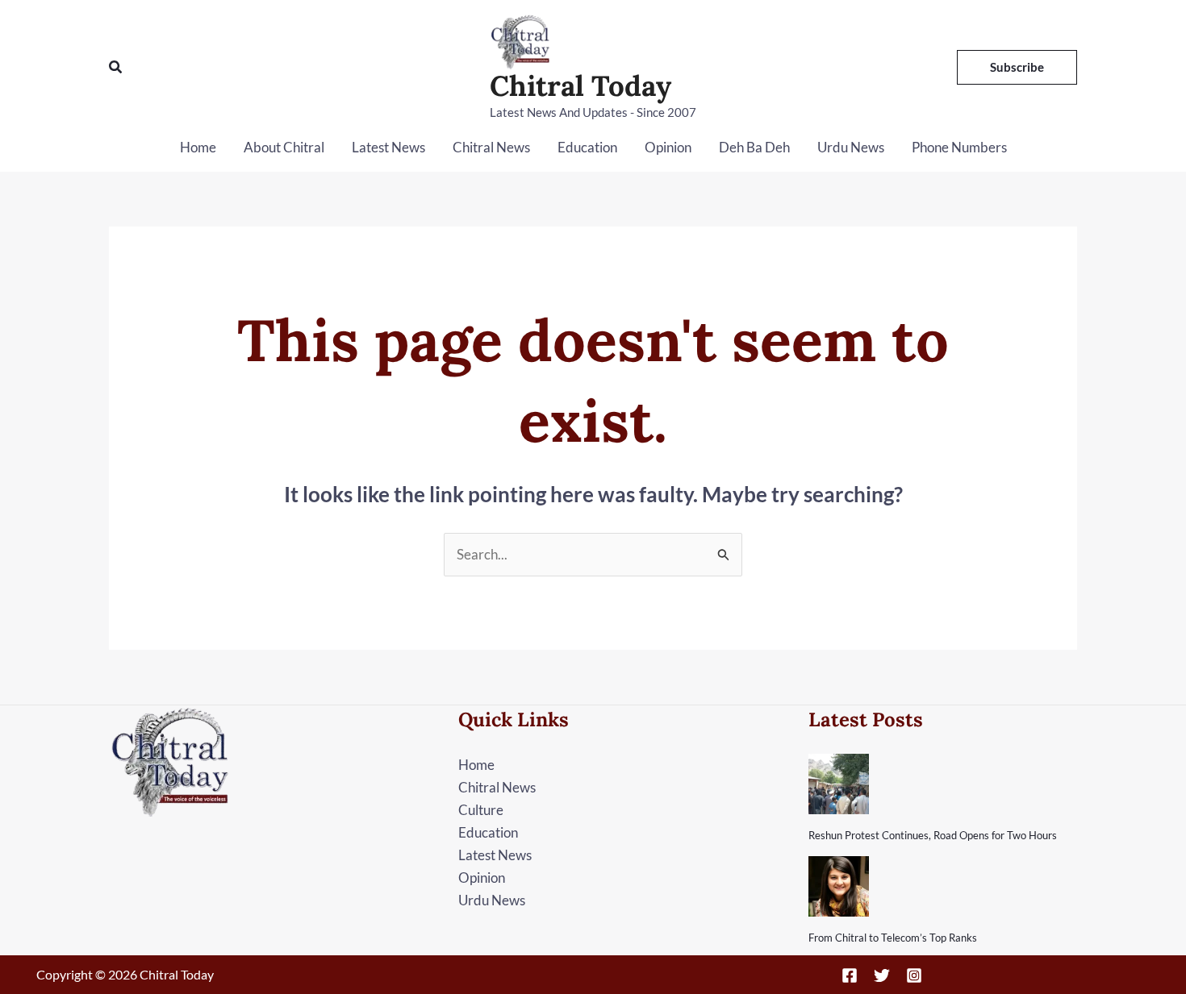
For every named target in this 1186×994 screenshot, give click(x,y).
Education (587, 147)
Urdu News (850, 147)
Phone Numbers (959, 147)
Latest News (388, 147)
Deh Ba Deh (754, 147)
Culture (480, 809)
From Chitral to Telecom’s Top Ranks (892, 937)
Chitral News (491, 147)
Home (198, 147)
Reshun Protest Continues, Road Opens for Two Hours (932, 835)
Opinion (668, 147)
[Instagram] (914, 975)
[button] (116, 67)
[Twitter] (882, 975)
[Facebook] (849, 975)
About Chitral (284, 147)
